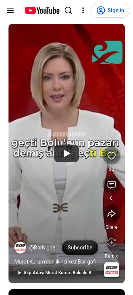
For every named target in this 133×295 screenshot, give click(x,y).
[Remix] (111, 242)
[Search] (68, 10)
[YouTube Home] (42, 10)
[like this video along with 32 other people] (111, 156)
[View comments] (111, 184)
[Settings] (83, 10)
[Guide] (10, 10)
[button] (20, 247)
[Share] (111, 213)
